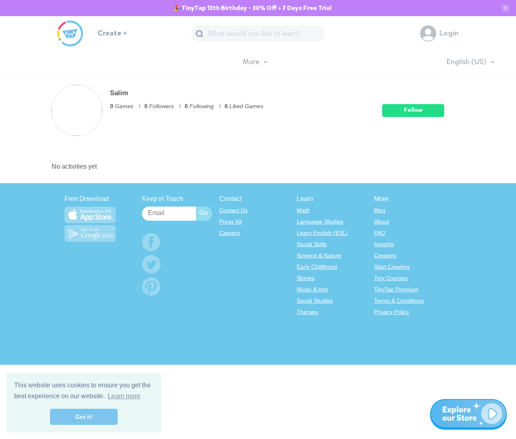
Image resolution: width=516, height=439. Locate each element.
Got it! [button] (84, 417)
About (381, 221)
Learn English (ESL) (322, 233)
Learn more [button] (124, 396)
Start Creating (392, 266)
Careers (229, 233)
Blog (379, 210)
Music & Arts (312, 289)
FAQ (379, 233)
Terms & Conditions (399, 300)
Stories (305, 278)
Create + (112, 33)
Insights (384, 244)
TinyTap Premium (396, 289)
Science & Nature (319, 255)
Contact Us (233, 210)
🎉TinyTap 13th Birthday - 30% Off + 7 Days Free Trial (252, 8)
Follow (413, 110)
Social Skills (312, 244)
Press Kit (230, 221)
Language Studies (320, 221)
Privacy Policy (391, 312)
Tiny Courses (391, 278)
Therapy (307, 312)
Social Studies (315, 300)
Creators (385, 255)
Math (303, 210)
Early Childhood (317, 266)
